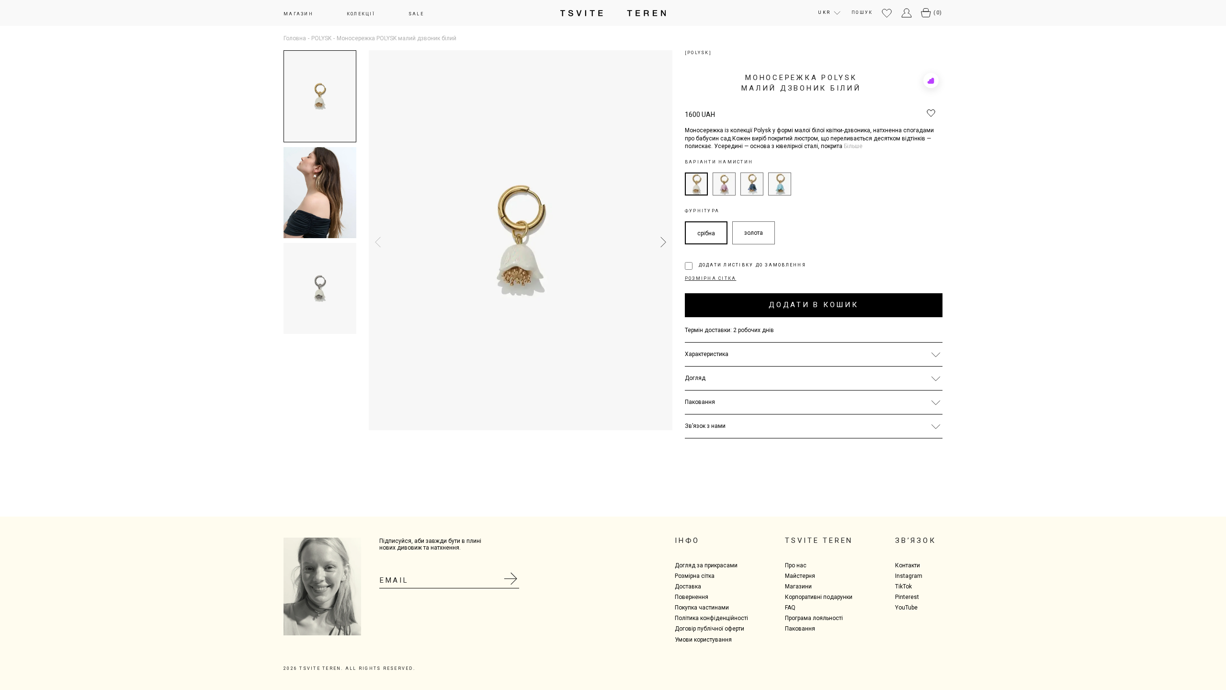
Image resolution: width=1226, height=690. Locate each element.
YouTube (906, 607)
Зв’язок (915, 540)
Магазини (798, 586)
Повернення (691, 597)
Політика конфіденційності (711, 618)
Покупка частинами (702, 607)
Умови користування (703, 639)
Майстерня (800, 576)
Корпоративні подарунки (818, 597)
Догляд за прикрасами (706, 565)
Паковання (800, 628)
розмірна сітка (711, 278)
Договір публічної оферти (709, 628)
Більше (853, 146)
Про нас (795, 565)
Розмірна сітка (695, 576)
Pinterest (907, 597)
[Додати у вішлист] (931, 113)
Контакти (907, 565)
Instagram (908, 576)
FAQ (790, 607)
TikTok (903, 586)
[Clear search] (934, 20)
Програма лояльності (814, 618)
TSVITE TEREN (819, 540)
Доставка (688, 586)
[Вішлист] (887, 14)
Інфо (687, 540)
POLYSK (321, 38)
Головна (295, 38)
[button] (661, 242)
